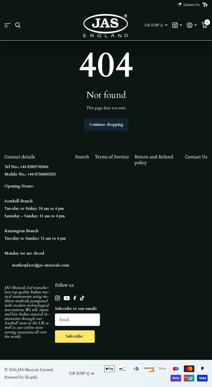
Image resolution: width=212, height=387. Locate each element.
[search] (17, 25)
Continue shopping (106, 124)
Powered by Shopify (20, 377)
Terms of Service (112, 156)
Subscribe (75, 336)
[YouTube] (67, 298)
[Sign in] (192, 25)
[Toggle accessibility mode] (205, 5)
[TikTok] (82, 298)
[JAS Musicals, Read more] (177, 25)
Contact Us (196, 156)
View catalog (7, 25)
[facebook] (74, 298)
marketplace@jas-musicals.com (40, 265)
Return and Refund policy (153, 159)
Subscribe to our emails (76, 308)
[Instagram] (57, 298)
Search (82, 156)
